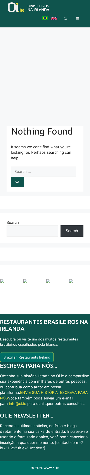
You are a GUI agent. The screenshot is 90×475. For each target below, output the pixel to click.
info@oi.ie (17, 403)
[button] (65, 18)
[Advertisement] (45, 74)
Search (13, 222)
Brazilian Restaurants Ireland (26, 357)
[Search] (17, 182)
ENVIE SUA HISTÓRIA (39, 392)
